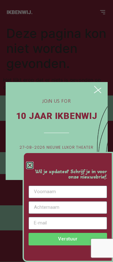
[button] (30, 165)
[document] (56, 131)
